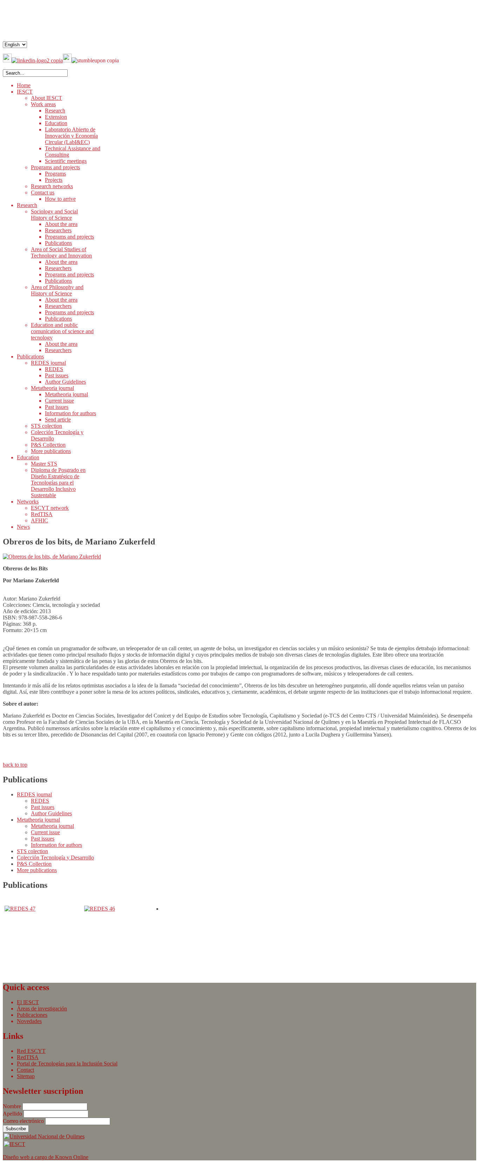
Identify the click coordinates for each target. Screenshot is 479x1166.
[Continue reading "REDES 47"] (20, 909)
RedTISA (28, 1057)
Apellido (13, 1114)
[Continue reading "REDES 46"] (99, 909)
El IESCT (28, 1002)
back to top (15, 765)
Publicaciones (32, 1015)
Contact (25, 1070)
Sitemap (26, 1076)
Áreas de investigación (42, 1008)
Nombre (12, 1106)
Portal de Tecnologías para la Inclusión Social (67, 1063)
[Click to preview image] (52, 557)
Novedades (29, 1021)
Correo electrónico (24, 1121)
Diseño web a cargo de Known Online (45, 1157)
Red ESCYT (31, 1051)
